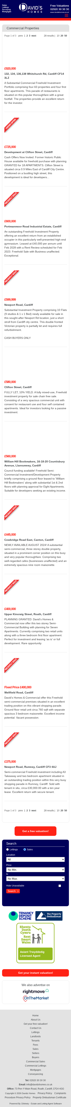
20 (62, 35)
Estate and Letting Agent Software (46, 1103)
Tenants (35, 1040)
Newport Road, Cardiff (18, 304)
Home (35, 1015)
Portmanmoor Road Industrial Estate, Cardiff (33, 226)
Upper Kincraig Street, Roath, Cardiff (27, 614)
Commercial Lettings (35, 1065)
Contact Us (35, 1028)
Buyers (35, 1057)
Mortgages (35, 1070)
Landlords (35, 1036)
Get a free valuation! (35, 831)
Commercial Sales (35, 1061)
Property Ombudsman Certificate (49, 1097)
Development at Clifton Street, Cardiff (28, 152)
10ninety (25, 1103)
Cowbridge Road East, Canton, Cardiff (29, 539)
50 (65, 35)
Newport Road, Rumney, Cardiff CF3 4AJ (30, 766)
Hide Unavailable (15, 885)
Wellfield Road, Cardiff (18, 692)
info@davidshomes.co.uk (39, 1084)
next (33, 35)
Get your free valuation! (36, 1024)
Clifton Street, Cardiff (18, 387)
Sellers (35, 1053)
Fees (35, 1044)
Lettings (14, 849)
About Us (35, 1019)
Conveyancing (35, 1074)
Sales (30, 849)
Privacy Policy (45, 1093)
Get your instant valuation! (35, 972)
